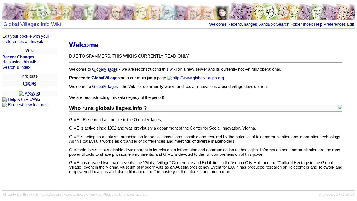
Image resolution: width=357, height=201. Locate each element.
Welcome (217, 24)
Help (318, 24)
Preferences (335, 24)
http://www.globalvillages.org (198, 78)
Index (308, 24)
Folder (296, 24)
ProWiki (31, 93)
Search (282, 24)
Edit (350, 24)
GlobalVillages (105, 69)
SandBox (266, 24)
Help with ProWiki (23, 99)
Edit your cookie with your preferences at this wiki (25, 39)
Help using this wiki (19, 62)
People (29, 83)
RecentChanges (242, 24)
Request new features (27, 104)
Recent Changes (18, 57)
